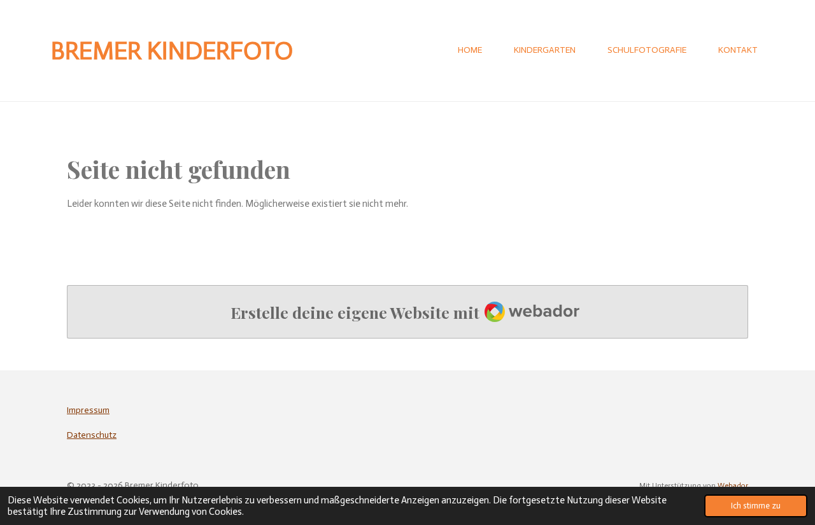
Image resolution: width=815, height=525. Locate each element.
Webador (733, 485)
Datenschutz (92, 435)
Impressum (88, 410)
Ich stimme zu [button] (756, 505)
